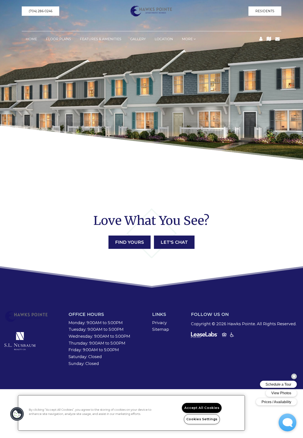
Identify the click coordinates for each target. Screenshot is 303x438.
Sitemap (160, 329)
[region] (131, 413)
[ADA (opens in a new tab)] (232, 336)
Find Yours (129, 242)
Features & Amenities (100, 39)
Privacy (159, 322)
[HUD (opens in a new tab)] (224, 336)
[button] (40, 11)
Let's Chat (174, 242)
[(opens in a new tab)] (19, 340)
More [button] (188, 39)
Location (164, 39)
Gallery (138, 39)
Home (31, 39)
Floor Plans (58, 39)
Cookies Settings (202, 419)
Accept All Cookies (201, 408)
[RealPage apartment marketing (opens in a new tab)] (204, 336)
